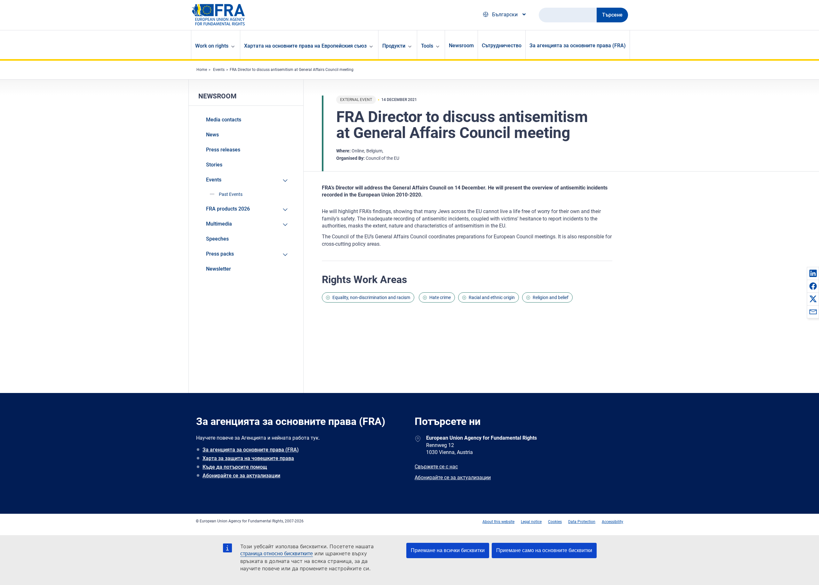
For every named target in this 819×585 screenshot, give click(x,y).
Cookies (555, 522)
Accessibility (612, 522)
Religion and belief (551, 297)
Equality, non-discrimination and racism (371, 297)
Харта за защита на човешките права (248, 458)
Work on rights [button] (211, 46)
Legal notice (531, 522)
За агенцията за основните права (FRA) (577, 45)
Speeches (217, 239)
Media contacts (223, 120)
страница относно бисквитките (276, 553)
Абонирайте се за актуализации (241, 476)
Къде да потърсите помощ (235, 467)
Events (219, 69)
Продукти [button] (393, 46)
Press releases (223, 150)
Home (201, 69)
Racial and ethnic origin (492, 297)
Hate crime (440, 297)
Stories (214, 165)
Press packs (220, 254)
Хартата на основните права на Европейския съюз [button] (305, 46)
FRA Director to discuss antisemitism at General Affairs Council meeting (292, 69)
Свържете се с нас (436, 467)
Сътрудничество (501, 45)
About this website (498, 522)
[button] (813, 273)
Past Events (231, 194)
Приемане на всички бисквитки (448, 550)
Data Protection (581, 522)
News (212, 135)
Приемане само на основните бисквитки (544, 550)
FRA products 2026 (228, 209)
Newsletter (218, 269)
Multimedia (219, 224)
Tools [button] (427, 46)
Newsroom (461, 45)
